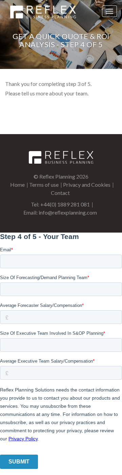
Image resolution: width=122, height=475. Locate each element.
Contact (60, 192)
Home (17, 184)
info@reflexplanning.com (68, 212)
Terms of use (44, 184)
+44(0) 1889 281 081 (65, 204)
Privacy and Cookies (86, 184)
